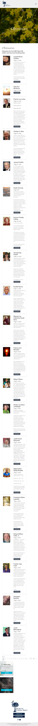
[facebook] (18, 720)
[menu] (36, 4)
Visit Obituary (17, 81)
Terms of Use (19, 724)
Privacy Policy (13, 724)
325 (33, 658)
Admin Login (24, 724)
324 (30, 658)
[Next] (36, 659)
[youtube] (20, 720)
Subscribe (7, 672)
